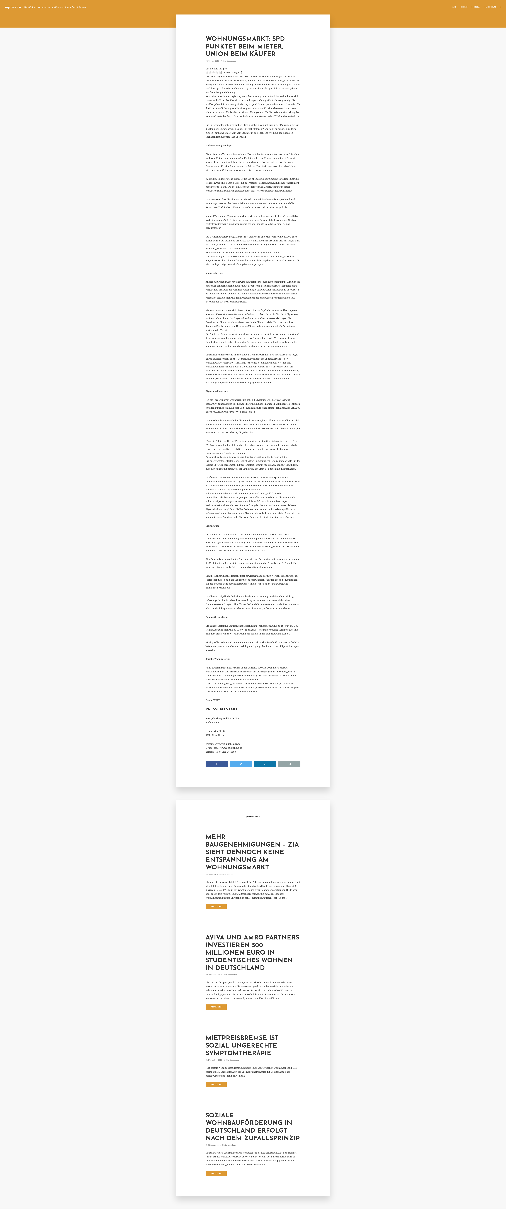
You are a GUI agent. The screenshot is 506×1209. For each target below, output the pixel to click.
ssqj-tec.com (13, 7)
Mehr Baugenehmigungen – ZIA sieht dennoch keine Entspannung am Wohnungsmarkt (252, 852)
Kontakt (464, 7)
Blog (454, 7)
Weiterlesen (216, 906)
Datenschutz (490, 7)
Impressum (476, 7)
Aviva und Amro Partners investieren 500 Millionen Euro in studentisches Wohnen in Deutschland (252, 953)
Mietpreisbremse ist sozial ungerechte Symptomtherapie (242, 1046)
